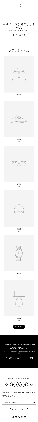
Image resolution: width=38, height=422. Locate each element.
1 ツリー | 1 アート (19, 410)
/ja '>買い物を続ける (19, 35)
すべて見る (19, 327)
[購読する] (34, 402)
